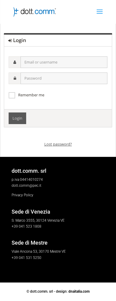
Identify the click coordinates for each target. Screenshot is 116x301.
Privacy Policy (22, 195)
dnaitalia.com (79, 291)
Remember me (31, 95)
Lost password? (58, 144)
